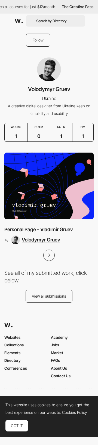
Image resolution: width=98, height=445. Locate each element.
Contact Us (61, 375)
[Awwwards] (19, 21)
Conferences (15, 368)
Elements (12, 352)
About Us (59, 368)
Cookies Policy (74, 412)
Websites (12, 337)
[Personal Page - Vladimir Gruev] (49, 186)
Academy (59, 337)
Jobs (55, 345)
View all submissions (49, 296)
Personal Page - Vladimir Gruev (38, 229)
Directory (12, 360)
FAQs (55, 360)
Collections (14, 345)
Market (57, 352)
